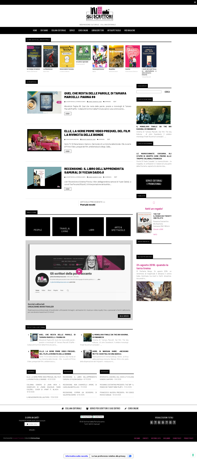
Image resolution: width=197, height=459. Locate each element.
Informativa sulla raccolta (77, 456)
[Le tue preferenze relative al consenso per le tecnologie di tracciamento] (193, 455)
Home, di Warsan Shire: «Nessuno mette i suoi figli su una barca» (110, 352)
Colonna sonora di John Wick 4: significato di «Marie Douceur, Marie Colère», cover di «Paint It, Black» (44, 387)
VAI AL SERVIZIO (124, 316)
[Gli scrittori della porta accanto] (100, 14)
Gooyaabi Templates (18, 438)
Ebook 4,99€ (158, 229)
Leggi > (68, 113)
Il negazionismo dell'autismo (38, 397)
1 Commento (107, 177)
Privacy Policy (87, 416)
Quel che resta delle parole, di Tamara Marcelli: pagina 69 (57, 335)
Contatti (145, 438)
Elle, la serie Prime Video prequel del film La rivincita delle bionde (97, 132)
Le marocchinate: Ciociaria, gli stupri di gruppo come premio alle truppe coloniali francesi (153, 156)
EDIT (114, 101)
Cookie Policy (99, 416)
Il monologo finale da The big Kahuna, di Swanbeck (110, 335)
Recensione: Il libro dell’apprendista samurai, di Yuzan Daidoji (94, 170)
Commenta (108, 101)
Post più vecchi (87, 204)
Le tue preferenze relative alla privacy (108, 456)
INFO (155, 234)
